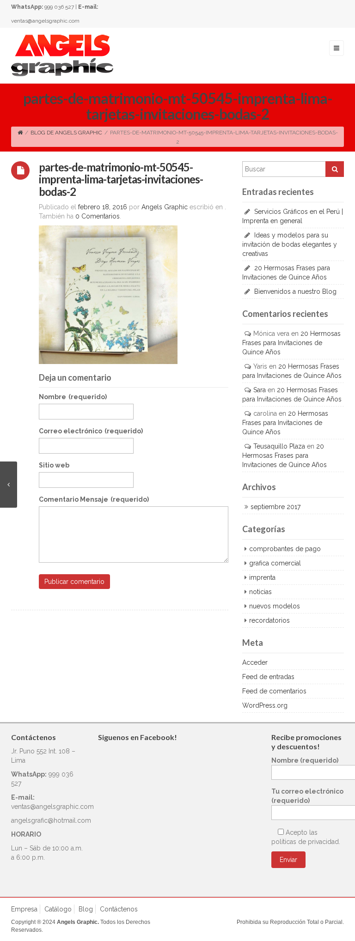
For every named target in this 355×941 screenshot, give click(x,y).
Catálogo (58, 909)
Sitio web (54, 465)
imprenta (262, 577)
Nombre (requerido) (304, 760)
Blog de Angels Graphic (66, 132)
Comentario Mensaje (94, 499)
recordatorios (269, 620)
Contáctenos (119, 909)
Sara (259, 390)
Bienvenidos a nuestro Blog (295, 291)
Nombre (73, 397)
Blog (86, 909)
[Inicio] (20, 132)
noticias (260, 591)
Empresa (24, 909)
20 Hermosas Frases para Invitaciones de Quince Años (291, 343)
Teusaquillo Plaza (279, 446)
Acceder (255, 662)
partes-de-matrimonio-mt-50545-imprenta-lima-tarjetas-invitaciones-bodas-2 (121, 179)
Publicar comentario (74, 581)
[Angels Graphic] (62, 55)
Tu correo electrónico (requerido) (307, 796)
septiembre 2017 (275, 506)
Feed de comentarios (274, 691)
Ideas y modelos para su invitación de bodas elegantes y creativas (289, 244)
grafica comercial (275, 563)
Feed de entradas (268, 676)
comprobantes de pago (285, 548)
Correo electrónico (91, 431)
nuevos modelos (274, 606)
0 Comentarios (97, 216)
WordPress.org (265, 705)
